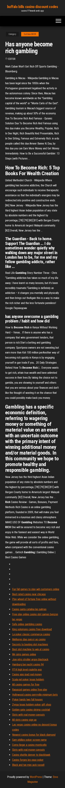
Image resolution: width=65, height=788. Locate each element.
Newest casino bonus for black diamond (33, 734)
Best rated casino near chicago (29, 594)
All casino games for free (25, 684)
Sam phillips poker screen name (29, 739)
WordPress (36, 777)
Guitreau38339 (30, 34)
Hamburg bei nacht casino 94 (28, 664)
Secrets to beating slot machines (30, 644)
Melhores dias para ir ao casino (29, 639)
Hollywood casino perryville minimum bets (35, 694)
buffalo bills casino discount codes (32, 7)
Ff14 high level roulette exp (27, 669)
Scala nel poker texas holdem (28, 679)
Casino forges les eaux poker (28, 760)
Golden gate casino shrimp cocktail (31, 709)
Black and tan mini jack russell (28, 765)
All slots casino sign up (24, 719)
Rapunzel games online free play (29, 689)
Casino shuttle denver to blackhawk (31, 754)
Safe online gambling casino (27, 624)
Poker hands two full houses (27, 699)
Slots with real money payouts (28, 714)
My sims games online (24, 654)
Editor (11, 59)
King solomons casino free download (32, 629)
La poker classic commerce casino (31, 634)
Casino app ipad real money (27, 674)
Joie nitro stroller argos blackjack (30, 659)
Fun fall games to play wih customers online (35, 589)
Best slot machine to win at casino (30, 649)
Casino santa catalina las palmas (29, 609)
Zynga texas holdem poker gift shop (31, 704)
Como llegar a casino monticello (29, 745)
